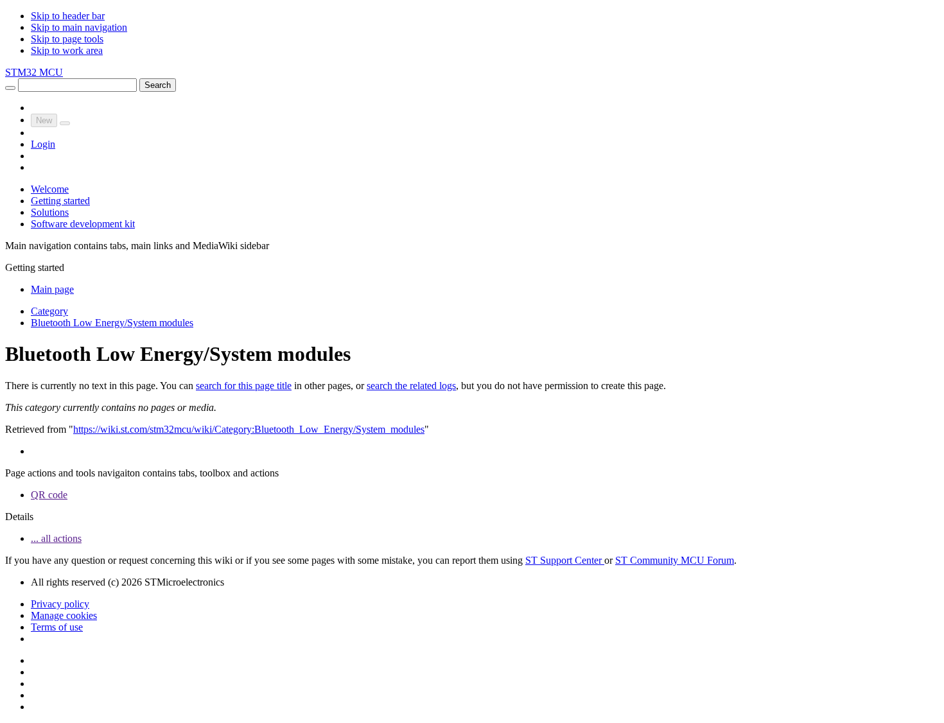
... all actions (56, 538)
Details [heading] (19, 516)
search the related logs (411, 385)
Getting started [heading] (34, 267)
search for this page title (244, 385)
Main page (52, 289)
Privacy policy (60, 603)
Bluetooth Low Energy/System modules (112, 322)
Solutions (50, 212)
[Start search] (10, 88)
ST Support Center (564, 560)
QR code (49, 494)
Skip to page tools (67, 38)
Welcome (50, 189)
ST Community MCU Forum (674, 560)
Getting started (60, 200)
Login (43, 144)
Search (157, 85)
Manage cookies (64, 615)
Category (49, 311)
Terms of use (57, 627)
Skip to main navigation (79, 27)
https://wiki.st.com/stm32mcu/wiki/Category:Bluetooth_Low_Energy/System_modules (248, 429)
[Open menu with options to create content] (65, 123)
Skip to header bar (68, 15)
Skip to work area (67, 50)
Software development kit (83, 223)
